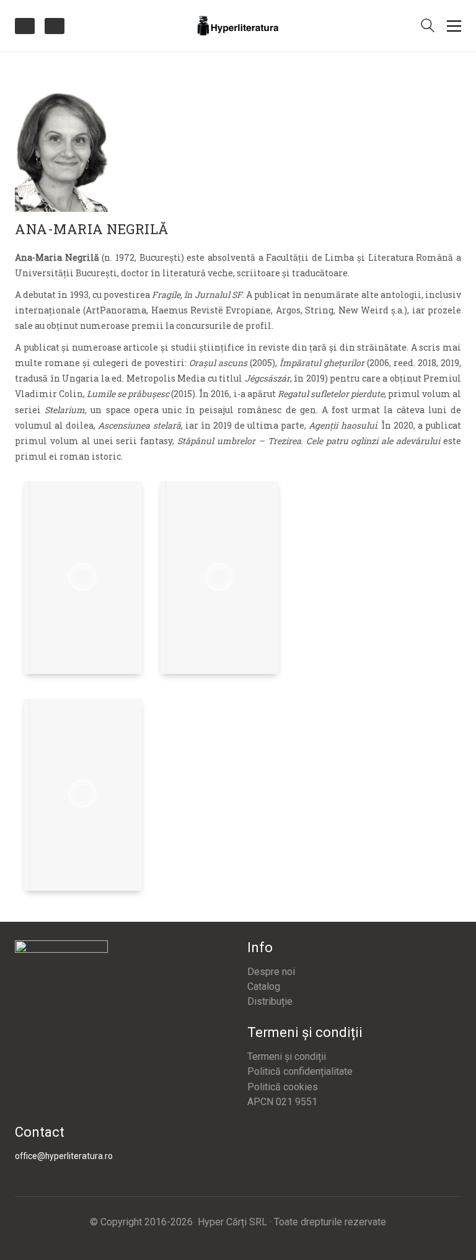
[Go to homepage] (238, 25)
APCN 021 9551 (282, 1102)
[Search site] (427, 27)
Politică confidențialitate (300, 1071)
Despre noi (271, 972)
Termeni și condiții (286, 1056)
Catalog (263, 986)
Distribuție (270, 1001)
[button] (454, 26)
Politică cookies (282, 1087)
